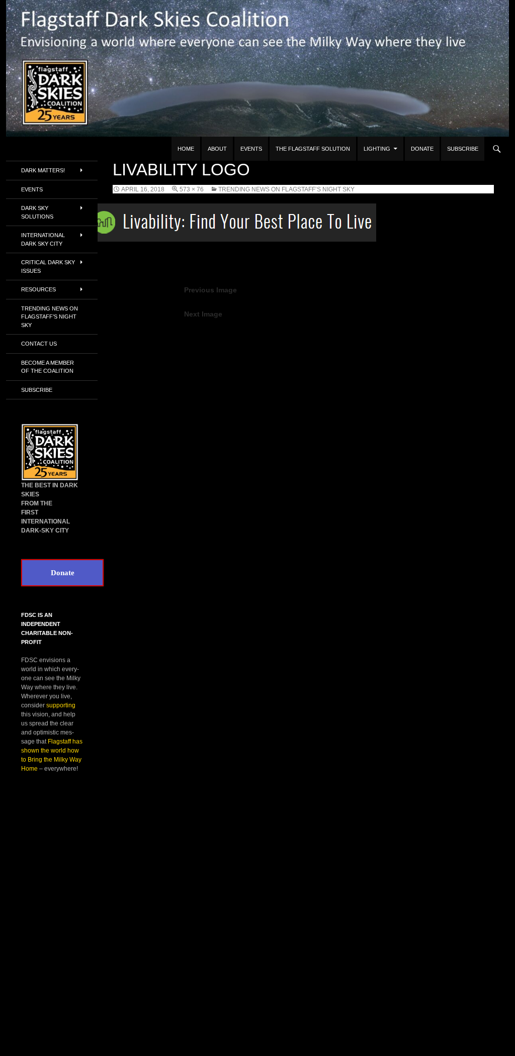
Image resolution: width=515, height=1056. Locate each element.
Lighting (377, 149)
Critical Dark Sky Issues (48, 266)
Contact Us (39, 344)
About (217, 149)
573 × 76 (192, 189)
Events (251, 149)
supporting (60, 705)
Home (186, 149)
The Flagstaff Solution (313, 149)
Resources (38, 289)
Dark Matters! (43, 170)
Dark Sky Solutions (37, 212)
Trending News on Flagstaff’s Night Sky (286, 189)
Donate (422, 149)
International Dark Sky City (43, 239)
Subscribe (462, 149)
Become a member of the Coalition (47, 367)
